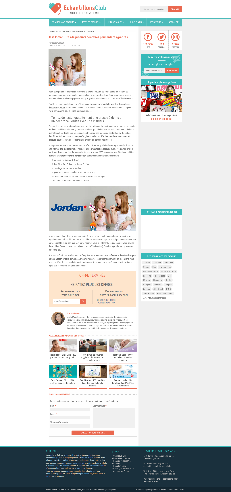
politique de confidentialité (106, 401)
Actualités (174, 22)
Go (83, 301)
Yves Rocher (148, 293)
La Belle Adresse (168, 271)
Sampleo (168, 284)
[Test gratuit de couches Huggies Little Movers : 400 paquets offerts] (93, 351)
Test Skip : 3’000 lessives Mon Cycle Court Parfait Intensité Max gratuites (159, 472)
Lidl (169, 276)
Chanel (146, 267)
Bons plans (136, 22)
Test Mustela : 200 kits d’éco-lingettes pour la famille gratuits (93, 383)
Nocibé (168, 280)
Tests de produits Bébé (85, 31)
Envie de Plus (165, 267)
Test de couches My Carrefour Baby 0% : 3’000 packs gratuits (122, 383)
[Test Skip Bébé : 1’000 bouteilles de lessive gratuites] (123, 351)
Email (52, 414)
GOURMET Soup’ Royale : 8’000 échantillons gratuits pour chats (157, 464)
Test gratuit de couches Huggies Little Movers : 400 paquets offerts (92, 357)
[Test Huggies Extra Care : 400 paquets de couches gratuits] (63, 351)
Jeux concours (114, 22)
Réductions (155, 22)
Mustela (146, 280)
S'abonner (172, 70)
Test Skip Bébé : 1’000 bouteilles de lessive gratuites (122, 357)
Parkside (157, 284)
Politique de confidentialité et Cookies (168, 489)
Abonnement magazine (161, 116)
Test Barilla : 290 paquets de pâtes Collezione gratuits (158, 457)
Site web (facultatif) (59, 422)
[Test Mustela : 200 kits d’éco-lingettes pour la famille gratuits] (93, 377)
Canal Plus (168, 262)
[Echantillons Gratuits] (77, 14)
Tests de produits (90, 22)
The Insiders (125, 98)
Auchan (146, 262)
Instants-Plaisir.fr (150, 271)
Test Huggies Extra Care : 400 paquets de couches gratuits (63, 356)
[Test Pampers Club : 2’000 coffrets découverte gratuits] (63, 377)
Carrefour (157, 262)
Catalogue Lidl (119, 456)
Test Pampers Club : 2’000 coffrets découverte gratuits (62, 381)
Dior (154, 267)
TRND (168, 289)
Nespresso (157, 280)
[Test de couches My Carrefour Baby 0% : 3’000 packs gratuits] (123, 377)
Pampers (147, 284)
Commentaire (99, 405)
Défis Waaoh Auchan (122, 458)
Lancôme (147, 276)
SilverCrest (158, 289)
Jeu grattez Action (121, 471)
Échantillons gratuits (63, 22)
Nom (52, 405)
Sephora (146, 289)
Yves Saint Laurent (165, 293)
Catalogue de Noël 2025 (123, 468)
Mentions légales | (144, 489)
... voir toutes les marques (154, 298)
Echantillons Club (55, 31)
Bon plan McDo (119, 466)
